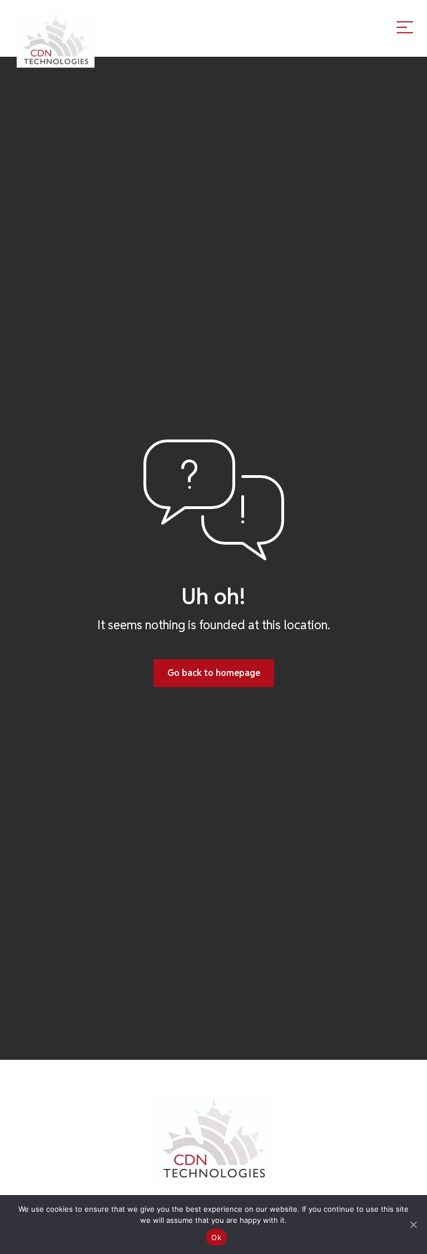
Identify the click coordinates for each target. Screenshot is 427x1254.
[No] (413, 1224)
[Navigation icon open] (405, 27)
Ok (216, 1237)
